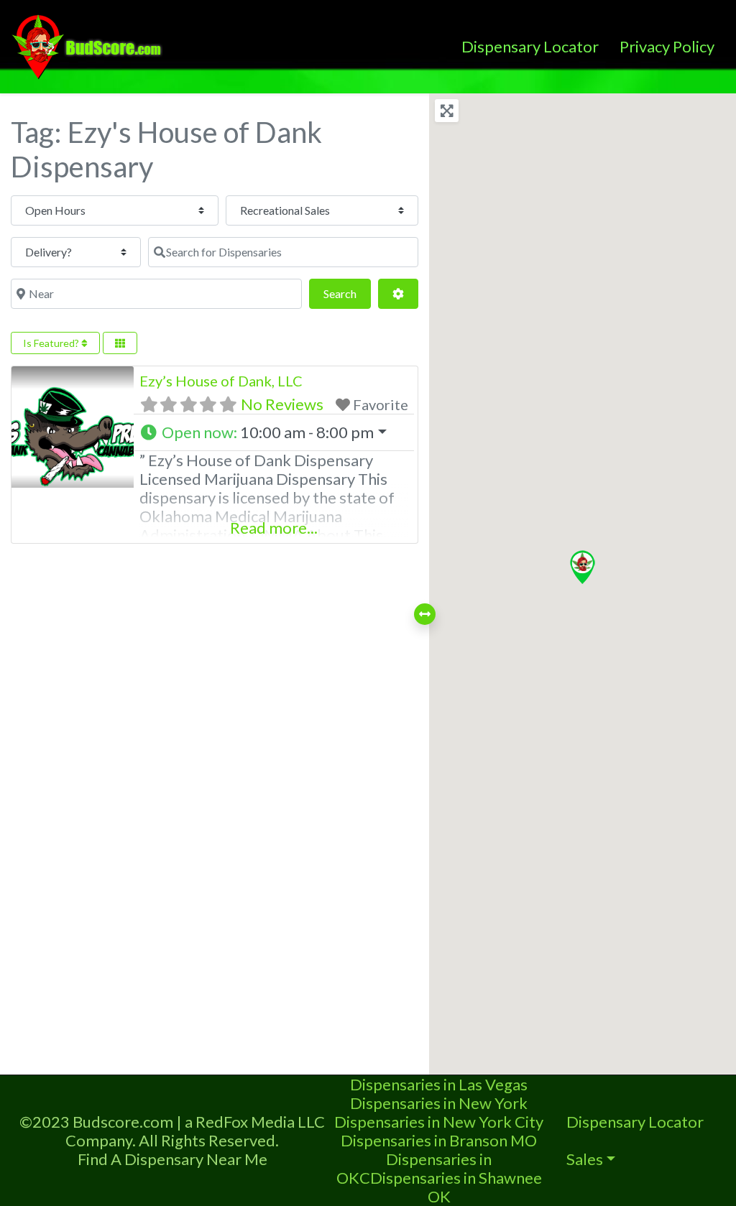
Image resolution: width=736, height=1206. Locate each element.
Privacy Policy (667, 46)
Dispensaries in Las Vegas (439, 1084)
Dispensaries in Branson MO (439, 1140)
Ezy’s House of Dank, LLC (221, 380)
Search (347, 293)
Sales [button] (584, 1159)
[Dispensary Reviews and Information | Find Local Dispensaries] (89, 44)
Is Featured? (52, 343)
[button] (273, 432)
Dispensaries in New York (439, 1103)
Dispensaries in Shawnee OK (456, 1187)
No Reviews (282, 404)
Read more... (274, 527)
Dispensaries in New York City (438, 1121)
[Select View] (120, 343)
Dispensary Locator (530, 46)
